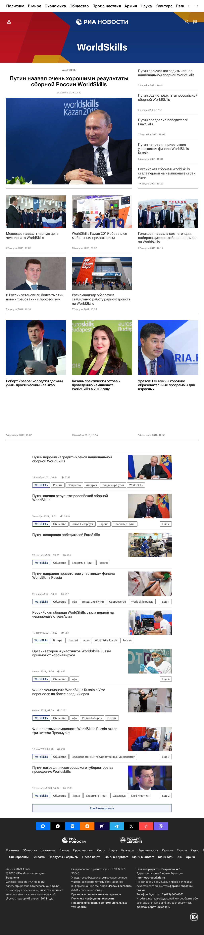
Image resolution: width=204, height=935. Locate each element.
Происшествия (83, 850)
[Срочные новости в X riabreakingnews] (146, 826)
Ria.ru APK (165, 857)
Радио (195, 850)
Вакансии (12, 877)
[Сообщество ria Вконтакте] (72, 826)
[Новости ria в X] (131, 826)
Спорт (101, 850)
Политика (12, 850)
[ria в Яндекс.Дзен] (58, 826)
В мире (64, 850)
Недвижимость (148, 850)
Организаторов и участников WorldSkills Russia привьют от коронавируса (71, 653)
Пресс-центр (91, 857)
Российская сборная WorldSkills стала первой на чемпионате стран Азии (73, 614)
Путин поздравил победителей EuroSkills (66, 535)
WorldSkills (102, 47)
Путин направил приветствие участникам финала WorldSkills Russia (73, 575)
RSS (179, 857)
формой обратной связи (153, 906)
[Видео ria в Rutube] (102, 826)
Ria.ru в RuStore (143, 857)
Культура (127, 850)
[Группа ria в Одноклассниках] (87, 826)
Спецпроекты (18, 857)
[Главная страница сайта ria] (102, 22)
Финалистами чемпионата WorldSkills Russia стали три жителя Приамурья (74, 731)
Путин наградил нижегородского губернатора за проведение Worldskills (72, 770)
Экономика (48, 850)
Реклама (38, 857)
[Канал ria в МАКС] (43, 826)
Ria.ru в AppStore (116, 857)
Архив (190, 857)
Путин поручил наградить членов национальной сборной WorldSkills (72, 459)
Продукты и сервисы (63, 857)
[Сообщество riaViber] (161, 826)
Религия (167, 850)
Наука (113, 850)
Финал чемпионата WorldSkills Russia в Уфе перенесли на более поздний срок (68, 692)
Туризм (182, 850)
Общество (30, 850)
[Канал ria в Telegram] (117, 826)
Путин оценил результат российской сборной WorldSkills (70, 498)
